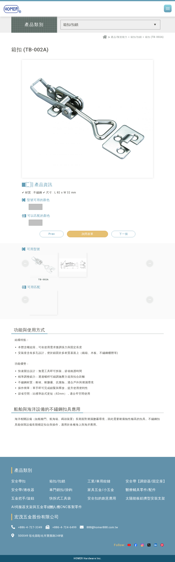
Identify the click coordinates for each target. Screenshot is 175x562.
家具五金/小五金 (101, 490)
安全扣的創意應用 (102, 498)
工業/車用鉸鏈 (99, 481)
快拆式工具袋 (60, 498)
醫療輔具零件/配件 (141, 490)
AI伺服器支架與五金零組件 (32, 507)
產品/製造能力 (119, 37)
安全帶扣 (18, 481)
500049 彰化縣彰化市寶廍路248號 (40, 535)
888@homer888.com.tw (102, 527)
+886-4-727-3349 (30, 527)
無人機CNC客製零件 (65, 507)
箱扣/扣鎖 (136, 37)
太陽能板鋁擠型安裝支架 (145, 498)
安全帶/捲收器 (22, 490)
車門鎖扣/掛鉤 (60, 490)
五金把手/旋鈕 (22, 498)
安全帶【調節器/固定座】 (146, 481)
